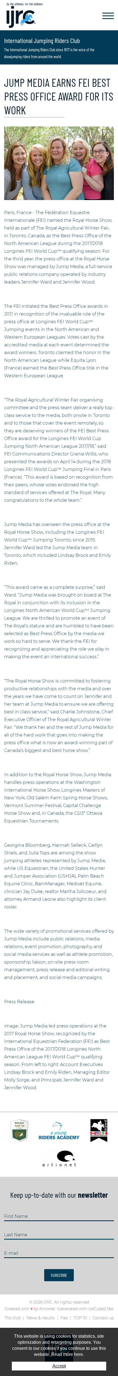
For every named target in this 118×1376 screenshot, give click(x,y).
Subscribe (59, 1275)
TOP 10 (80, 1317)
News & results (41, 1317)
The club (12, 1317)
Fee (64, 1317)
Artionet (47, 1308)
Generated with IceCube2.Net (86, 1308)
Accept (59, 1366)
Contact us (103, 1317)
